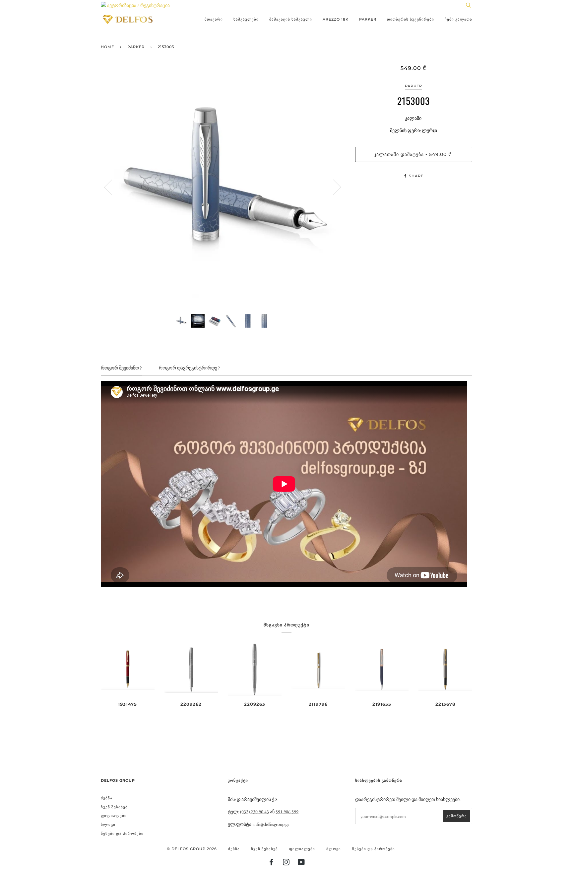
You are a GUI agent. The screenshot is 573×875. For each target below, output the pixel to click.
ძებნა (106, 798)
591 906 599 (287, 812)
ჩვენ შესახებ (114, 807)
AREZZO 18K (336, 19)
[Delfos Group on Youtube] (301, 863)
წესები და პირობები (122, 833)
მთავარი (214, 19)
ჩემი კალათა (458, 19)
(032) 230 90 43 (254, 812)
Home (107, 46)
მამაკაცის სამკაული (290, 19)
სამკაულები (246, 19)
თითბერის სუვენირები (410, 19)
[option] (223, 187)
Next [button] (333, 187)
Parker (367, 19)
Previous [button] (112, 187)
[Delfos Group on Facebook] (271, 863)
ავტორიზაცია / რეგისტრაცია (138, 5)
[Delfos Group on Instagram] (286, 863)
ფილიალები (114, 815)
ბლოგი (108, 824)
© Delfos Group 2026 (192, 848)
